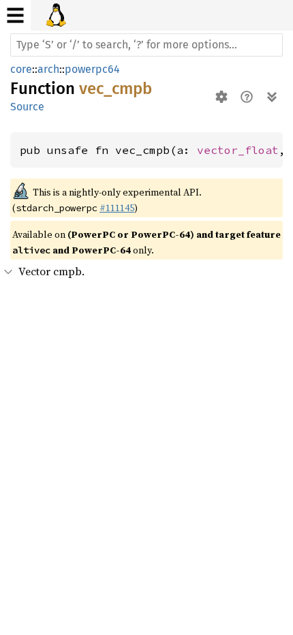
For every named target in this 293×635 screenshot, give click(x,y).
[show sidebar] (15, 15)
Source (27, 106)
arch (48, 69)
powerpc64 (92, 69)
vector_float (238, 150)
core (21, 69)
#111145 (116, 208)
